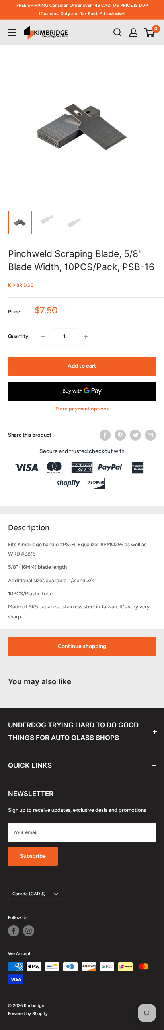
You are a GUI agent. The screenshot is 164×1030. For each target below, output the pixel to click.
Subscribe (33, 856)
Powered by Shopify (28, 1013)
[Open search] (117, 32)
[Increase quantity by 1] (85, 336)
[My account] (133, 32)
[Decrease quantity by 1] (43, 336)
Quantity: (19, 336)
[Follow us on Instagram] (28, 930)
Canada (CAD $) (28, 893)
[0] (149, 32)
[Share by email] (150, 435)
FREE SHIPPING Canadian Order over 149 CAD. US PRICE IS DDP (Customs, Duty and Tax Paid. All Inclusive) (82, 9)
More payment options (82, 409)
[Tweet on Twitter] (135, 435)
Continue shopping (82, 646)
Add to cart (82, 366)
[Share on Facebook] (105, 435)
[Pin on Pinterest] (120, 435)
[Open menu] (12, 32)
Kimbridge (20, 285)
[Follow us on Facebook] (13, 930)
